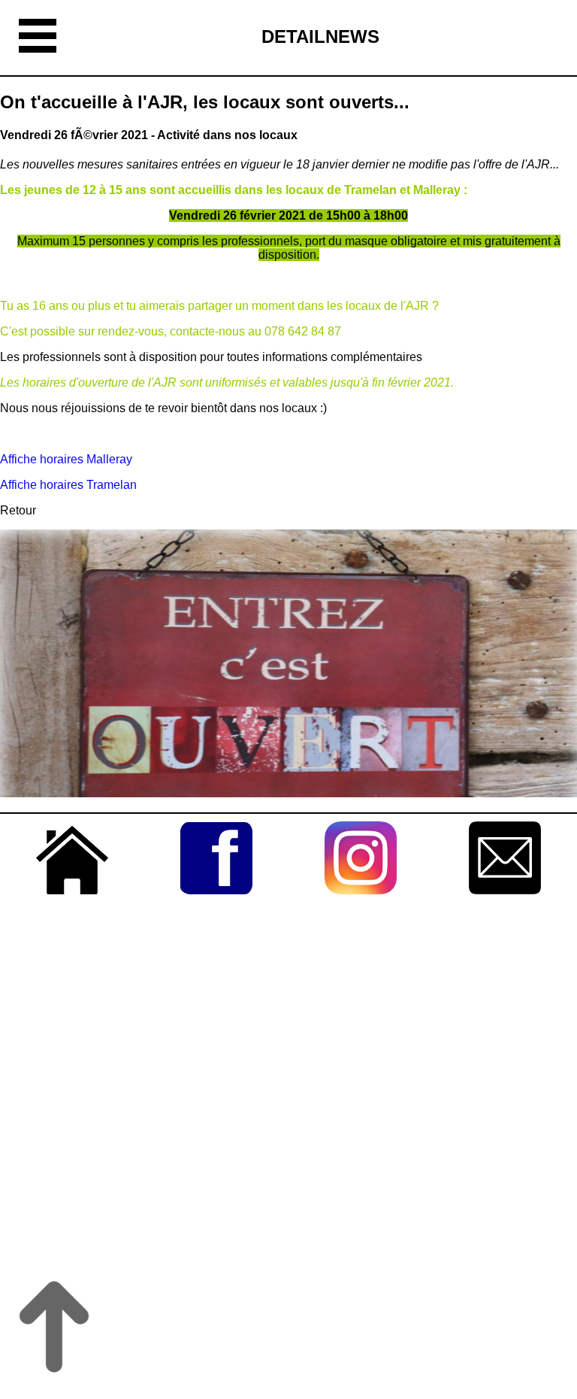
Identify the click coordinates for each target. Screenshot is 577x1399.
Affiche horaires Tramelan (70, 484)
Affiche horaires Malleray (67, 459)
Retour (18, 510)
